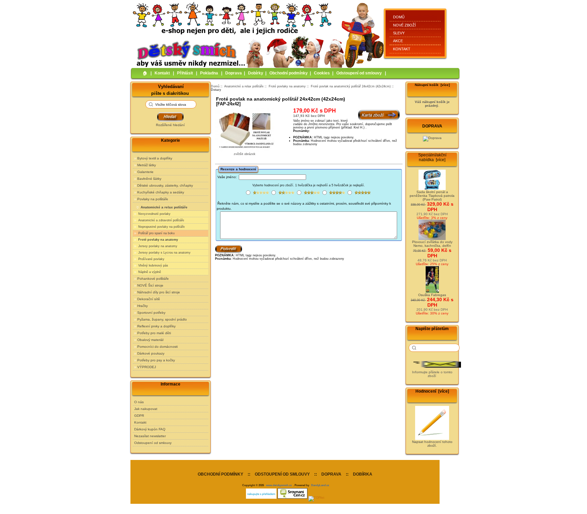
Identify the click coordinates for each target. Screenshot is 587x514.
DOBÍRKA (362, 474)
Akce (398, 41)
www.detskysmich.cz (279, 485)
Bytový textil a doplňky (154, 158)
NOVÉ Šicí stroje (150, 285)
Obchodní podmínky (288, 73)
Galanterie (145, 172)
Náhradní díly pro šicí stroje (158, 292)
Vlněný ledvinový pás (152, 265)
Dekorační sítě (148, 299)
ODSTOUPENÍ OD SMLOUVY (282, 474)
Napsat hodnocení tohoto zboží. (432, 443)
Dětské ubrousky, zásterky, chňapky (165, 185)
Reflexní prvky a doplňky (156, 326)
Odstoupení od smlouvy (359, 73)
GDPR (139, 415)
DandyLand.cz (320, 485)
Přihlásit (185, 73)
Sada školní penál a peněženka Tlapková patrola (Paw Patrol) (432, 195)
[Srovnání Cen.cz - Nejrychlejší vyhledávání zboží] (292, 497)
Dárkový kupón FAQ (149, 429)
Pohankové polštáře (153, 278)
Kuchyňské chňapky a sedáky (160, 192)
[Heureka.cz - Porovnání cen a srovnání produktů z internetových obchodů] (261, 497)
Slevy (399, 33)
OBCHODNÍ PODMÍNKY (220, 474)
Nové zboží (404, 25)
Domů (399, 17)
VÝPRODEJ (146, 367)
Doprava (233, 73)
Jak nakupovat (145, 409)
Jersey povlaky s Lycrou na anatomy (164, 252)
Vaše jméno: (227, 177)
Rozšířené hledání (170, 125)
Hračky (142, 306)
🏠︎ (145, 73)
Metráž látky (146, 165)
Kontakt (401, 49)
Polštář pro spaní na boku (156, 233)
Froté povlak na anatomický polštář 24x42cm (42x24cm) (351, 86)
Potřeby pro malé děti (154, 333)
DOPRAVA (331, 474)
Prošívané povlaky (150, 259)
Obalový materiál (150, 340)
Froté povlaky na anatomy (287, 86)
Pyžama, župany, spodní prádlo (162, 319)
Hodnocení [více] (432, 391)
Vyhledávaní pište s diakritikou (170, 90)
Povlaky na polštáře (152, 199)
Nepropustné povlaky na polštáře (161, 226)
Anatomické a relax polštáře (244, 86)
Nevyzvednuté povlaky (154, 214)
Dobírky (255, 73)
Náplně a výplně (149, 272)
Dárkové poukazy (150, 353)
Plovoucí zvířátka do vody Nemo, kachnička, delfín (432, 243)
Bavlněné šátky (149, 179)
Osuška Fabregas (432, 295)
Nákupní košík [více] (432, 85)
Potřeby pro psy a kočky (156, 360)
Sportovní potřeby (151, 312)
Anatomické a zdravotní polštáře (160, 220)
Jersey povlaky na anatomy (157, 246)
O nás (139, 402)
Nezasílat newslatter (150, 436)
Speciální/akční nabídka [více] (432, 157)
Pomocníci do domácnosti (157, 346)
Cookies (322, 73)
